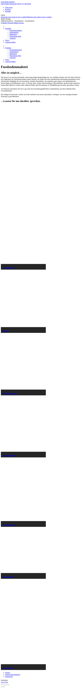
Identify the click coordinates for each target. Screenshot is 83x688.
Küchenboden (9, 525)
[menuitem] (8, 7)
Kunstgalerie (8, 577)
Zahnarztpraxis (10, 393)
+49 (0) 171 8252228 (23, 4)
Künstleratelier (9, 455)
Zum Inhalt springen (8, 2)
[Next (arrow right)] (4, 686)
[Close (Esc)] (2, 684)
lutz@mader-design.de (8, 4)
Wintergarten (9, 268)
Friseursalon (8, 668)
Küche (6, 331)
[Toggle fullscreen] (6, 684)
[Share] (4, 684)
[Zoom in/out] (8, 684)
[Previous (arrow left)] (2, 686)
